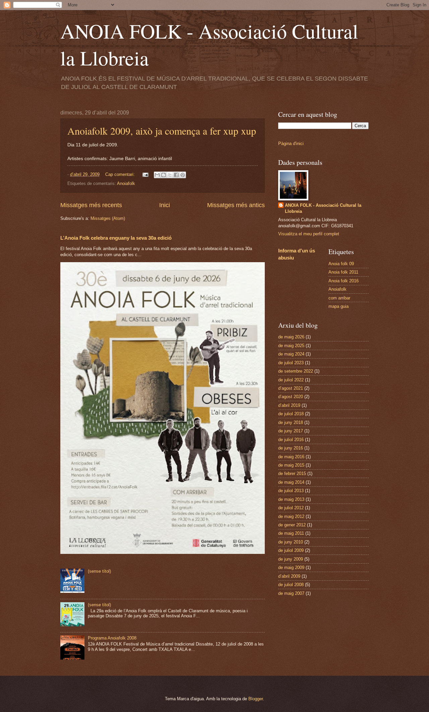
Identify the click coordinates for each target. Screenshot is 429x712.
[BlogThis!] (163, 175)
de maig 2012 (291, 516)
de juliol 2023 (291, 362)
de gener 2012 (292, 524)
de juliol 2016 (291, 439)
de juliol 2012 (291, 507)
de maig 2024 (291, 354)
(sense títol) (99, 571)
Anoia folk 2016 (343, 280)
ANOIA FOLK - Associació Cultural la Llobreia (323, 208)
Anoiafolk (126, 183)
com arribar (339, 297)
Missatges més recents (91, 205)
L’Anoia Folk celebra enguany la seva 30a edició (116, 238)
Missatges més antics (236, 205)
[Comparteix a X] (170, 175)
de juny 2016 (290, 447)
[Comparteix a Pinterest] (182, 175)
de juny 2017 (290, 430)
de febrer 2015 (292, 473)
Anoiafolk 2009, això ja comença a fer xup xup (161, 130)
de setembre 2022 (295, 371)
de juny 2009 (290, 559)
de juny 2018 (290, 422)
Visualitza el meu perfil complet (308, 233)
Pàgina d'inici (291, 143)
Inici (164, 205)
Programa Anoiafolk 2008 (112, 637)
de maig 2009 (291, 567)
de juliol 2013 (291, 490)
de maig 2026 (291, 336)
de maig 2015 (291, 465)
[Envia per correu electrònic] (157, 175)
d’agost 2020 (290, 396)
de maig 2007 (291, 593)
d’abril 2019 (289, 405)
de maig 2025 (291, 345)
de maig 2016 (291, 456)
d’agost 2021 (290, 388)
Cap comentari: (120, 174)
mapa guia (338, 306)
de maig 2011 (291, 533)
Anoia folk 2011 (343, 272)
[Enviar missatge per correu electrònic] (145, 174)
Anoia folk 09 (341, 263)
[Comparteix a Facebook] (176, 175)
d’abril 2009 (289, 576)
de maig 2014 (291, 482)
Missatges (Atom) (107, 218)
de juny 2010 (290, 541)
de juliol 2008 (291, 584)
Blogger (255, 698)
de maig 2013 (291, 499)
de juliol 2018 (291, 413)
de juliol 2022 (291, 379)
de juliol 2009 (291, 550)
